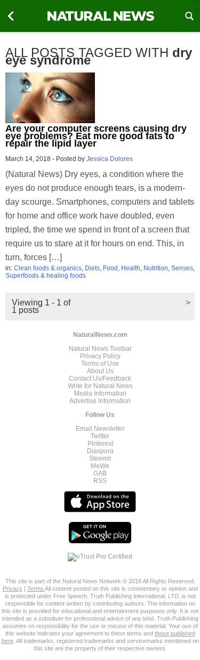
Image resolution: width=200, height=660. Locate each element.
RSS (100, 481)
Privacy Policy (100, 356)
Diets (92, 268)
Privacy (12, 588)
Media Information (100, 393)
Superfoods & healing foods (45, 275)
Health (130, 268)
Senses (182, 268)
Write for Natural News (100, 386)
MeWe (100, 466)
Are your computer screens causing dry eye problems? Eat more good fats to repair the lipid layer (96, 136)
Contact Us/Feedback (100, 378)
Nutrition (155, 268)
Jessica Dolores (109, 159)
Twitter (100, 436)
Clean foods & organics (48, 268)
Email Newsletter (100, 428)
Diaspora (100, 451)
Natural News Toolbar (100, 348)
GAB (100, 473)
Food (110, 268)
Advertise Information (100, 401)
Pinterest (100, 443)
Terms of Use (100, 363)
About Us (100, 371)
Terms (36, 588)
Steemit (100, 458)
